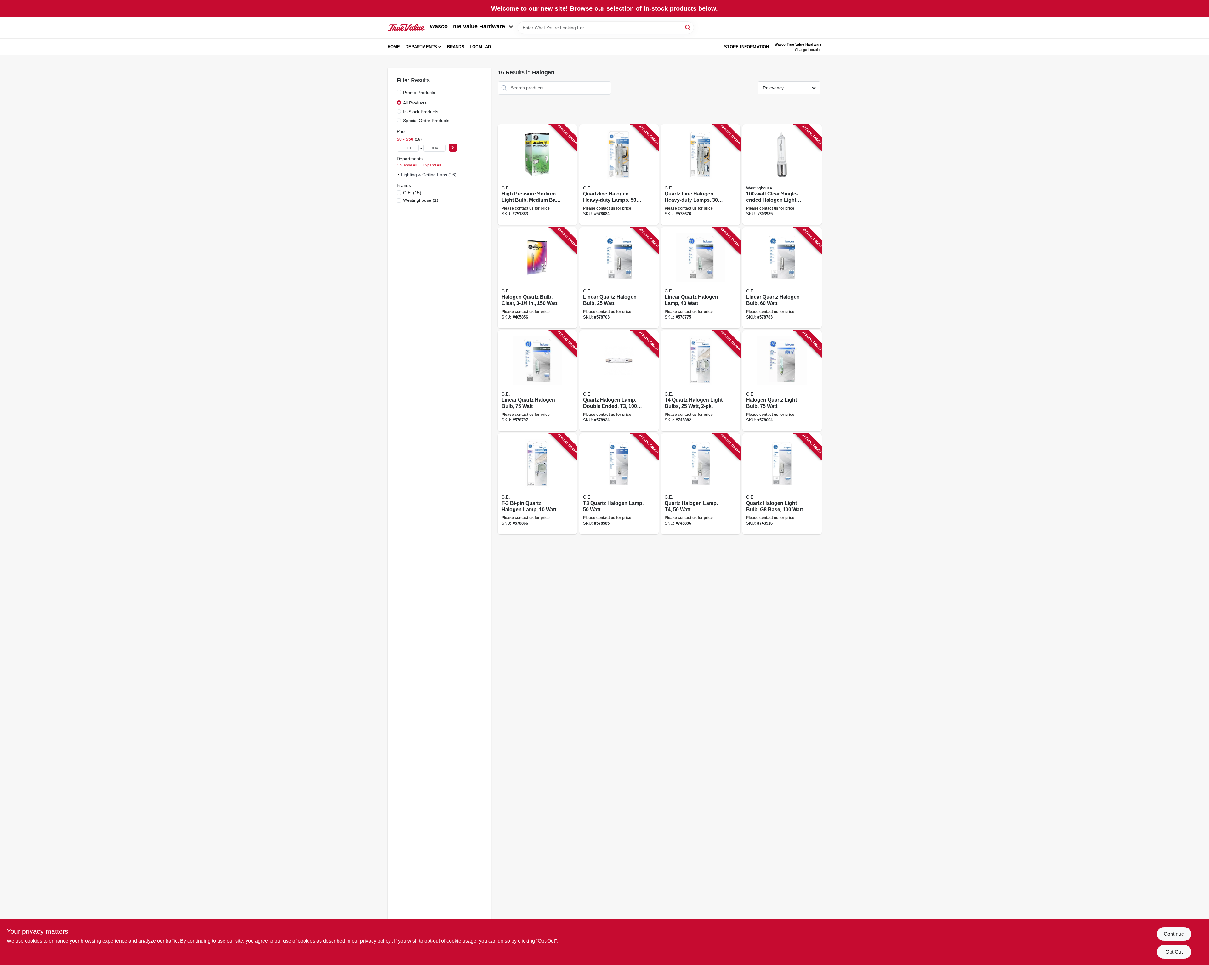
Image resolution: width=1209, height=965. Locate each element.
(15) (412, 192)
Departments (421, 46)
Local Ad (480, 46)
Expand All (432, 165)
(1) (420, 200)
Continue (1174, 934)
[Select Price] (453, 148)
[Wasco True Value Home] (406, 27)
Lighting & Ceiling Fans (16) (429, 174)
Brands (455, 46)
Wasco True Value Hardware (467, 26)
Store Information (746, 46)
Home (394, 46)
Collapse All (407, 165)
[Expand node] (399, 174)
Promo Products (419, 92)
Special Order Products (426, 120)
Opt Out (1174, 952)
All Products (415, 102)
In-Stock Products (420, 111)
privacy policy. (376, 941)
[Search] (688, 27)
